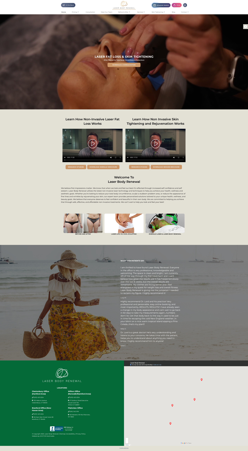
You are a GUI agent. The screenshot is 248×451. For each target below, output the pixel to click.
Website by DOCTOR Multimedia (43, 436)
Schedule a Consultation (124, 65)
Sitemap (62, 434)
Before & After (123, 12)
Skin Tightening (157, 12)
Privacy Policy (81, 434)
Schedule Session (163, 5)
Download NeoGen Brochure (166, 167)
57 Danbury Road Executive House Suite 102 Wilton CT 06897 (78, 403)
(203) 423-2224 (39, 397)
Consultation (90, 12)
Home (63, 12)
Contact (184, 12)
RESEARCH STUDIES (76, 167)
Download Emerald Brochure (103, 167)
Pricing (74, 12)
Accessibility (70, 434)
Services (140, 12)
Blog (173, 12)
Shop (178, 5)
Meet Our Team (106, 12)
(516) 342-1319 (74, 411)
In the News (70, 5)
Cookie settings (124, 448)
